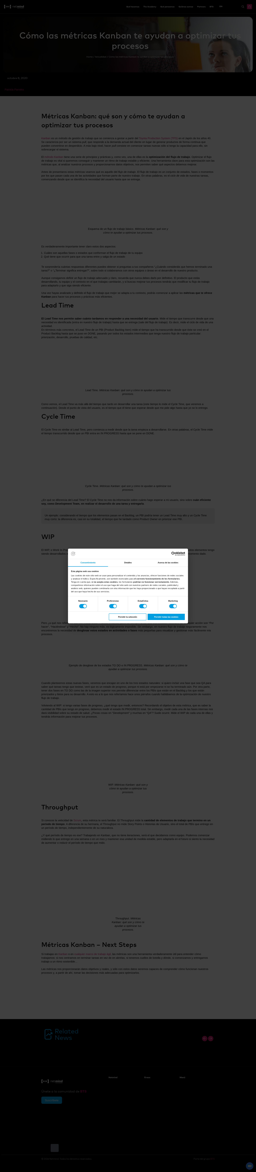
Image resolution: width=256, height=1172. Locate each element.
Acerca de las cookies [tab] (168, 562)
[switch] (113, 606)
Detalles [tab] (128, 562)
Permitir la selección (127, 617)
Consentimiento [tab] (88, 562)
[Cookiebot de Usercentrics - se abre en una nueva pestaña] (173, 554)
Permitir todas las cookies (166, 617)
